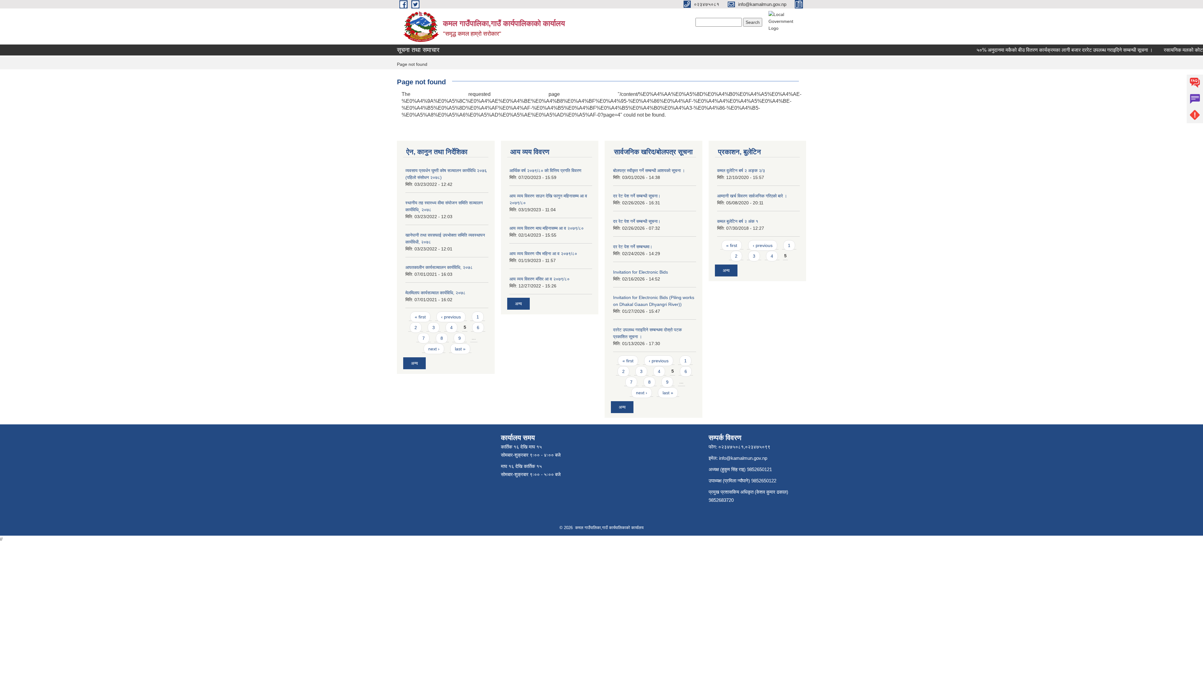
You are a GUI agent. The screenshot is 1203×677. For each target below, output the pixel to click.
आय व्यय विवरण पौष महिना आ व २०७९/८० (543, 253)
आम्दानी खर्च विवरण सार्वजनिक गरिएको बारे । (752, 195)
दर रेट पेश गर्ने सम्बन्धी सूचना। (636, 195)
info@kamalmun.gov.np (743, 458)
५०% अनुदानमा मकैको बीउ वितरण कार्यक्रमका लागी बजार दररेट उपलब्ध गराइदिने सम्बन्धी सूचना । (1053, 50)
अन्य (414, 363)
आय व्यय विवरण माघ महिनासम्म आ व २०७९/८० (546, 228)
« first (420, 316)
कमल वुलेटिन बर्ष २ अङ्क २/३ (741, 170)
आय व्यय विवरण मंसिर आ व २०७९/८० (539, 278)
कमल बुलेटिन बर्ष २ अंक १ (737, 221)
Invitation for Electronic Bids (640, 272)
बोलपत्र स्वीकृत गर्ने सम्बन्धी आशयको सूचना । (649, 170)
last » (460, 348)
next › (434, 348)
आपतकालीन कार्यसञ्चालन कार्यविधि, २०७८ (439, 267)
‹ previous (451, 316)
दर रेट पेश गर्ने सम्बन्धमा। (632, 246)
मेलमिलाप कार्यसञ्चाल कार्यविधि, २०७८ (435, 292)
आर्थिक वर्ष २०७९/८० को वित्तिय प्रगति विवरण (545, 170)
